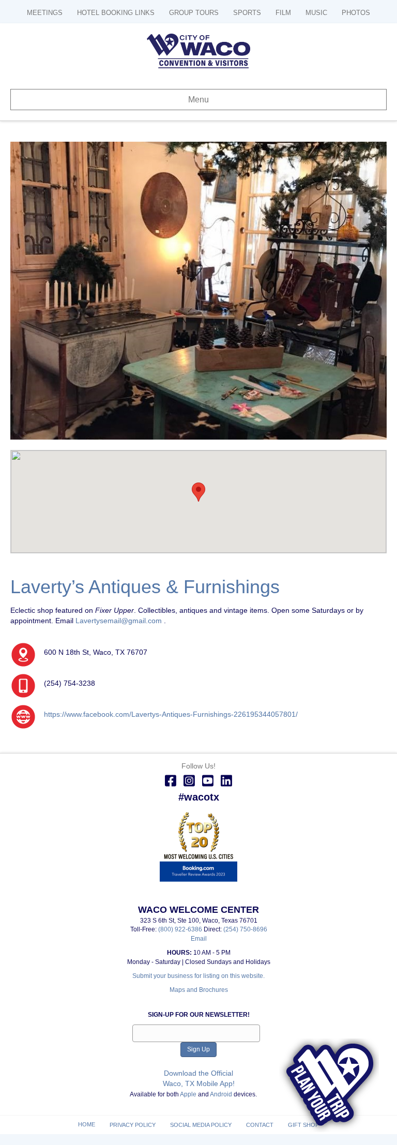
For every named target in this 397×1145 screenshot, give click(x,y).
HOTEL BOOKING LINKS (116, 13)
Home (86, 1124)
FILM (283, 13)
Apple (188, 1094)
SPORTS (247, 13)
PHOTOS (356, 13)
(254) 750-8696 (245, 929)
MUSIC (316, 13)
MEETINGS (45, 13)
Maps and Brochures (199, 989)
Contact (259, 1125)
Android (221, 1094)
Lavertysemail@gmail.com (118, 620)
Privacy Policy (133, 1125)
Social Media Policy (201, 1125)
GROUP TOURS (194, 13)
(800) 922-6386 (181, 929)
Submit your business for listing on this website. (198, 976)
